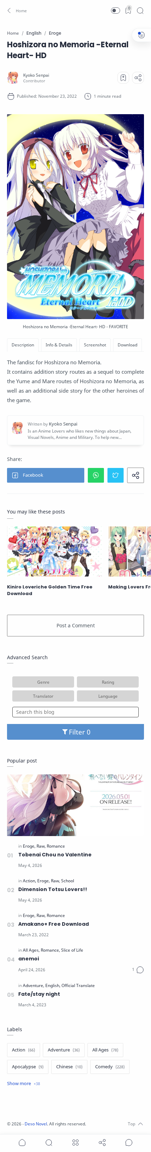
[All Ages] (31, 950)
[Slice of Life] (72, 950)
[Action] (29, 881)
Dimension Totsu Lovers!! (52, 889)
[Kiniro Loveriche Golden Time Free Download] (55, 551)
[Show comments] (129, 1142)
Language (108, 696)
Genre (43, 682)
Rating (108, 682)
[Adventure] (33, 985)
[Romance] (56, 846)
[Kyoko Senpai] (36, 75)
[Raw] (41, 846)
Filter (78, 732)
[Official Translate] (78, 985)
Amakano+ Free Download (53, 923)
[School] (67, 881)
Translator (43, 696)
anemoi (28, 958)
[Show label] (23, 1083)
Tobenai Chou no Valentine (55, 854)
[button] (16, 10)
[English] (52, 985)
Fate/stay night (39, 994)
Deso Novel (36, 1124)
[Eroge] (29, 846)
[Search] (140, 10)
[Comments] (138, 970)
